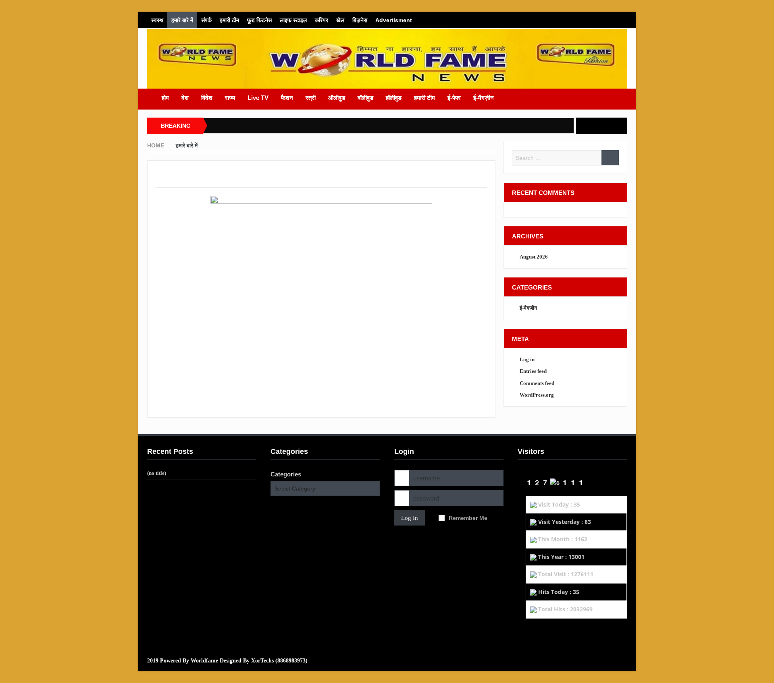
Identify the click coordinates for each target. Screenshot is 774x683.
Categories (285, 474)
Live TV (258, 97)
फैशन (287, 97)
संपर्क (206, 20)
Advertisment (393, 20)
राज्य (230, 97)
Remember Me (468, 518)
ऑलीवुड (336, 97)
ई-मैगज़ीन (483, 97)
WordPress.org (537, 395)
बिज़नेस (359, 20)
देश (185, 97)
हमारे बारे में (182, 20)
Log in (527, 359)
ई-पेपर (454, 97)
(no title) (156, 473)
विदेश (206, 97)
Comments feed (537, 383)
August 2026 (534, 257)
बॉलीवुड (365, 97)
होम (165, 97)
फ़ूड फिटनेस (259, 20)
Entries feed (533, 371)
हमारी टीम (229, 20)
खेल (340, 20)
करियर (321, 20)
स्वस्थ (157, 20)
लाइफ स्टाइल (293, 20)
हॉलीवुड (394, 97)
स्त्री (311, 97)
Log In (409, 518)
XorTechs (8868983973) (279, 661)
